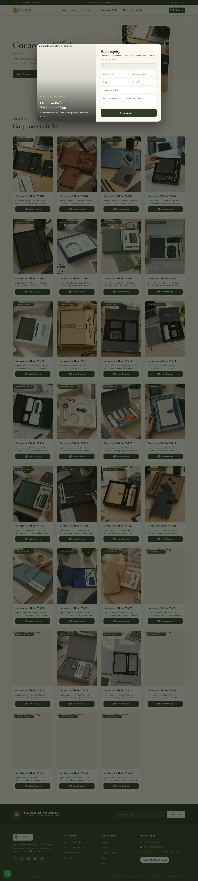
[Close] (157, 48)
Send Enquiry (128, 112)
